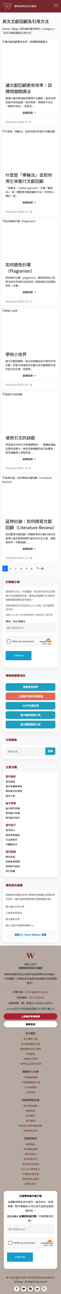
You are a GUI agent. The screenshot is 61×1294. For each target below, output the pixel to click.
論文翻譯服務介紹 (30, 724)
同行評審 (10, 871)
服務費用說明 (30, 687)
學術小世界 (16, 354)
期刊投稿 (10, 856)
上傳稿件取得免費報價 (30, 696)
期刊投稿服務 (30, 1105)
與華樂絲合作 (30, 1130)
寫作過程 (10, 781)
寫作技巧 (10, 830)
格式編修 (30, 1115)
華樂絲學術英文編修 (25, 6)
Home (6, 29)
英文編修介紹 (30, 1038)
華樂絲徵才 (30, 1183)
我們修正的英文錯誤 (30, 1063)
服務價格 (30, 1144)
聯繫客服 (30, 1024)
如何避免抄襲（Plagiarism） (20, 267)
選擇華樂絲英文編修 (30, 1048)
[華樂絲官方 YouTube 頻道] (23, 1289)
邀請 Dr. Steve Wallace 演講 (30, 934)
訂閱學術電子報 (30, 1174)
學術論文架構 (13, 813)
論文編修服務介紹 (30, 715)
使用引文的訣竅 (20, 438)
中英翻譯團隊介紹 (30, 1082)
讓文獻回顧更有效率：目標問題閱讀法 (28, 88)
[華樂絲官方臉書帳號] (16, 1289)
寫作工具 (10, 795)
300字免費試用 (30, 705)
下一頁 (40, 568)
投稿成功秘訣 (13, 866)
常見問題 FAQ (30, 1159)
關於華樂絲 (30, 1154)
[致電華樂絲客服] (44, 1289)
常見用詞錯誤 (13, 835)
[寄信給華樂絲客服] (37, 1289)
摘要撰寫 (30, 1110)
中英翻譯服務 (30, 1077)
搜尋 (50, 751)
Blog (15, 29)
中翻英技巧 (11, 844)
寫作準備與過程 (14, 786)
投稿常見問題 (13, 861)
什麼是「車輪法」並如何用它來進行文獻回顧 (28, 178)
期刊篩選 (30, 1120)
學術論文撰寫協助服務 (30, 1125)
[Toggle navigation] (56, 5)
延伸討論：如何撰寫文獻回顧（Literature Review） (31, 524)
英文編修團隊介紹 (30, 1043)
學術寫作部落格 (30, 1164)
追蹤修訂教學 (30, 1058)
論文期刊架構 (13, 808)
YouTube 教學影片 (30, 1169)
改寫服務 (30, 1053)
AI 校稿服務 (31, 1087)
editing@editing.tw (36, 992)
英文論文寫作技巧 (30, 29)
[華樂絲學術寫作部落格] (30, 1289)
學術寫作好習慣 (14, 791)
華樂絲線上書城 (30, 1178)
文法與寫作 (11, 839)
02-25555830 (36, 997)
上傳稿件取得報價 (30, 1016)
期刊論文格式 (13, 817)
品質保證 (30, 1092)
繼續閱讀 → (29, 113)
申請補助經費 (30, 1149)
